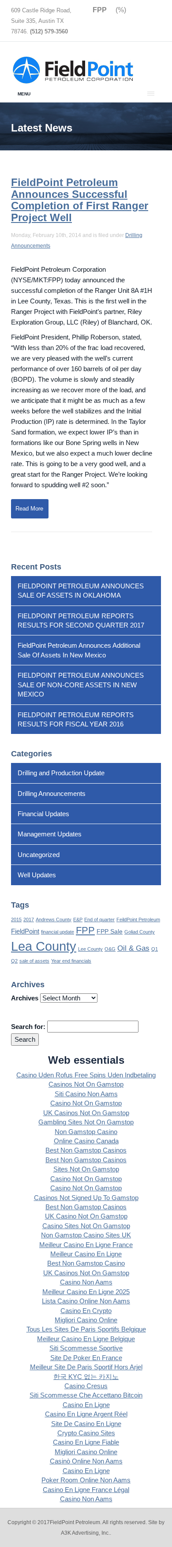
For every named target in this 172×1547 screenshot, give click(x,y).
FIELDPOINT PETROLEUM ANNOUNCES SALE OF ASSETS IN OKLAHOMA (81, 590)
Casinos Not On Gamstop (86, 1084)
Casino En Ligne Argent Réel (86, 1414)
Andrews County (53, 919)
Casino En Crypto (86, 1310)
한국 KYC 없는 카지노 (86, 1376)
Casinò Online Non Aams (86, 1461)
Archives (24, 998)
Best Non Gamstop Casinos (86, 1150)
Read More (29, 508)
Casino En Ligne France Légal (86, 1489)
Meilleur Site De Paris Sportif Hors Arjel (86, 1367)
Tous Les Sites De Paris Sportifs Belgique (86, 1329)
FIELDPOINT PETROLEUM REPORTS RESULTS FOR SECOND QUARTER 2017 (81, 620)
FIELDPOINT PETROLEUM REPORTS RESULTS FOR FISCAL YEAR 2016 (76, 719)
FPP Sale (110, 931)
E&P (77, 919)
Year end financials (71, 960)
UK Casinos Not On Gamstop (86, 1112)
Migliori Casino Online (86, 1320)
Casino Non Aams (86, 1282)
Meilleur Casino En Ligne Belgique (86, 1339)
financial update (57, 931)
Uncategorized (39, 854)
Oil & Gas (133, 948)
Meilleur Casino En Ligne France (86, 1244)
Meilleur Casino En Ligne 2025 (86, 1291)
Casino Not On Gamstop (86, 1103)
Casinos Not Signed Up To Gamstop (86, 1197)
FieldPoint (25, 931)
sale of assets (34, 960)
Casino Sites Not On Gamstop (86, 1226)
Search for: (28, 1026)
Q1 (154, 949)
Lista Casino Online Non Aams (86, 1301)
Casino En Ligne (86, 1404)
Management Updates (50, 834)
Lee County (90, 949)
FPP (85, 930)
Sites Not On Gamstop (86, 1169)
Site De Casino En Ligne (86, 1423)
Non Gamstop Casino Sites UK (86, 1235)
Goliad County (139, 931)
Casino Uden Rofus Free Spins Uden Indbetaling (86, 1075)
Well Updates (37, 875)
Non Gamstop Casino (86, 1131)
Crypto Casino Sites (86, 1433)
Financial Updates (43, 813)
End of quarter (99, 919)
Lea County (43, 946)
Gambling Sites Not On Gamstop (86, 1122)
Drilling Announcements (52, 793)
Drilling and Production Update (61, 773)
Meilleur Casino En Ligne (86, 1254)
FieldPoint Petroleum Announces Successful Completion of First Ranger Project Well (79, 199)
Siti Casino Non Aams (86, 1094)
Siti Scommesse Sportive (86, 1348)
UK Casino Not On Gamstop (86, 1216)
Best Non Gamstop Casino (86, 1263)
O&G (110, 949)
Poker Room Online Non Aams (86, 1480)
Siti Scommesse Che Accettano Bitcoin (86, 1395)
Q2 (14, 960)
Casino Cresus (86, 1386)
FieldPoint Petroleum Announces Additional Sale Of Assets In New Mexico (79, 650)
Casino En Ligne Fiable (86, 1442)
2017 (28, 919)
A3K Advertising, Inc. (85, 1533)
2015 (16, 919)
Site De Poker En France (86, 1357)
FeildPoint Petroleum (138, 919)
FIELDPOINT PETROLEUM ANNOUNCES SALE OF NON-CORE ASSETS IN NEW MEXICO (81, 684)
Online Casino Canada (86, 1141)
